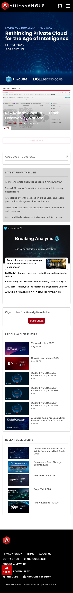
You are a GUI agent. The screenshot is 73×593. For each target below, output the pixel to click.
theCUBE (12, 576)
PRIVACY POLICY (12, 554)
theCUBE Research (39, 576)
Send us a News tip (14, 564)
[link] (36, 111)
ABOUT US (45, 554)
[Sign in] (60, 6)
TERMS (30, 554)
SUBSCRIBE (36, 320)
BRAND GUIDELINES (34, 559)
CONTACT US (11, 559)
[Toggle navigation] (68, 6)
